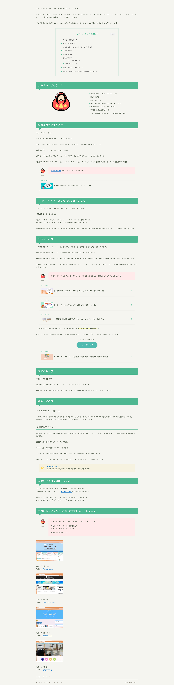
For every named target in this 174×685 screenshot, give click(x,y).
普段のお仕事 (67, 54)
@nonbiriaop (47, 635)
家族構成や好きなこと (70, 43)
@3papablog (47, 670)
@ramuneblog (48, 569)
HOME (38, 677)
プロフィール (46, 682)
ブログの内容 (67, 50)
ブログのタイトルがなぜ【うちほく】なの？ (77, 47)
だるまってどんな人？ (70, 40)
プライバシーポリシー (60, 682)
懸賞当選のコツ (56, 170)
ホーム (38, 682)
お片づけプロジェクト (54, 467)
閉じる (112, 33)
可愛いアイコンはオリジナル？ (73, 68)
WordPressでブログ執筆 (72, 61)
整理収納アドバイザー (71, 63)
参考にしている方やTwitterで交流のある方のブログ (80, 71)
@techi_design (66, 491)
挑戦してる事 (67, 58)
